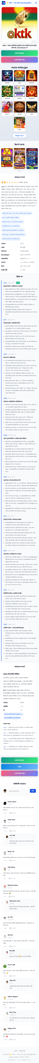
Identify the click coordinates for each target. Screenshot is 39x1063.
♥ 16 (5, 946)
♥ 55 (5, 976)
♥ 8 (5, 878)
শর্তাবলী (15, 1051)
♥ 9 (5, 896)
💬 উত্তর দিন (13, 813)
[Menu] (35, 3)
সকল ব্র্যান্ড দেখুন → (19, 135)
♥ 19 (5, 813)
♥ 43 (5, 860)
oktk (3, 186)
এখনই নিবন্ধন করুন (19, 60)
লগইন (19, 767)
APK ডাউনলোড (19, 53)
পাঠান (33, 791)
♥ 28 (5, 831)
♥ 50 (5, 1039)
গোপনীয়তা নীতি (22, 1051)
